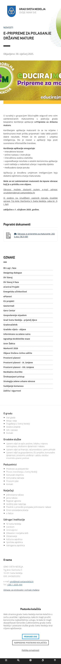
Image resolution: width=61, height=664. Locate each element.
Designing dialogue (12, 272)
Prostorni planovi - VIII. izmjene (18, 367)
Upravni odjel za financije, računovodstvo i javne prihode (30, 449)
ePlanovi (7, 296)
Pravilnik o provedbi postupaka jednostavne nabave (28, 507)
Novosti (8, 27)
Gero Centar (9, 310)
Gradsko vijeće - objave (14, 329)
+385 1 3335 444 (14, 584)
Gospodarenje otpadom (15, 315)
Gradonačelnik (10, 324)
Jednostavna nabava (15, 494)
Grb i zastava (11, 430)
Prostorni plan (12, 481)
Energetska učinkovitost (15, 291)
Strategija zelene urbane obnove (19, 381)
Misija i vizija (11, 420)
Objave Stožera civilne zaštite (17, 353)
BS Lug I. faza (9, 268)
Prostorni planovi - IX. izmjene (18, 362)
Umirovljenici (11, 530)
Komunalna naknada (15, 478)
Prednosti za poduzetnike (17, 468)
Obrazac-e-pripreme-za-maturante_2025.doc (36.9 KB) (34, 235)
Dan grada (10, 417)
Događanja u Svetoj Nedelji (18, 423)
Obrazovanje (11, 536)
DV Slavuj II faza (11, 282)
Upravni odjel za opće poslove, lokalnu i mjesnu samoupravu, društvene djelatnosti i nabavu (27, 445)
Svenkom (10, 526)
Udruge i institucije (14, 519)
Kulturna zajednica (14, 539)
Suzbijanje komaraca (13, 386)
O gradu (7, 413)
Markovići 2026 (10, 348)
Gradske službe (12, 439)
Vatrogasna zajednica (15, 545)
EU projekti (8, 301)
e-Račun (9, 513)
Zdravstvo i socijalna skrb (17, 533)
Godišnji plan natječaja (16, 504)
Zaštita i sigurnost (12, 390)
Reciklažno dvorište (12, 372)
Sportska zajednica (14, 542)
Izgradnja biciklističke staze (16, 338)
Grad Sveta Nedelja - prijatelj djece (20, 320)
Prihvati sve (30, 636)
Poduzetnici (10, 464)
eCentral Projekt (11, 286)
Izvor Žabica (9, 343)
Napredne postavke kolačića (30, 642)
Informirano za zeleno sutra (16, 334)
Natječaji (8, 490)
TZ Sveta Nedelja (13, 523)
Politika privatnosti (30, 650)
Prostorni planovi (11, 357)
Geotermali (8, 305)
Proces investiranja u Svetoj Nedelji (21, 471)
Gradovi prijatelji (13, 426)
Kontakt (9, 433)
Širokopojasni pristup (13, 376)
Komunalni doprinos (15, 475)
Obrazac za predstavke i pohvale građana (21, 590)
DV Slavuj (7, 277)
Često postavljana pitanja (17, 510)
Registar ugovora (13, 500)
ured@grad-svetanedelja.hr (21, 581)
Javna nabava (11, 498)
